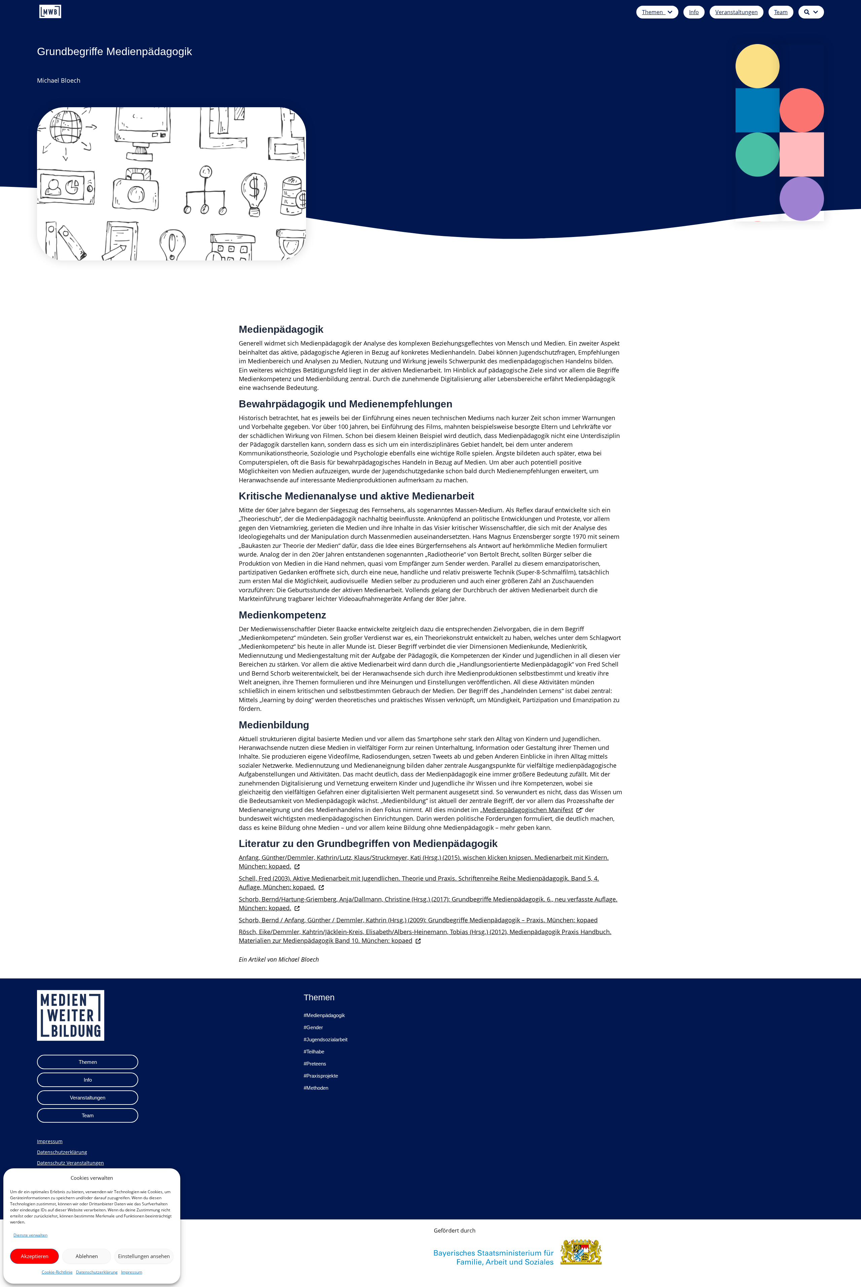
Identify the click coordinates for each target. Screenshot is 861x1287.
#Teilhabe (314, 1051)
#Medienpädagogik (324, 1015)
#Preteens (315, 1064)
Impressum (131, 1272)
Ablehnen (87, 1256)
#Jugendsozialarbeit (325, 1039)
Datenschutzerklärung (97, 1272)
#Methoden (316, 1088)
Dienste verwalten (30, 1235)
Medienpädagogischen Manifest (528, 810)
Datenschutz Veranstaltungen (70, 1163)
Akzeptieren (34, 1256)
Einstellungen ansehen (144, 1256)
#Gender (313, 1027)
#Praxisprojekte (321, 1076)
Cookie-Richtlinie (57, 1272)
